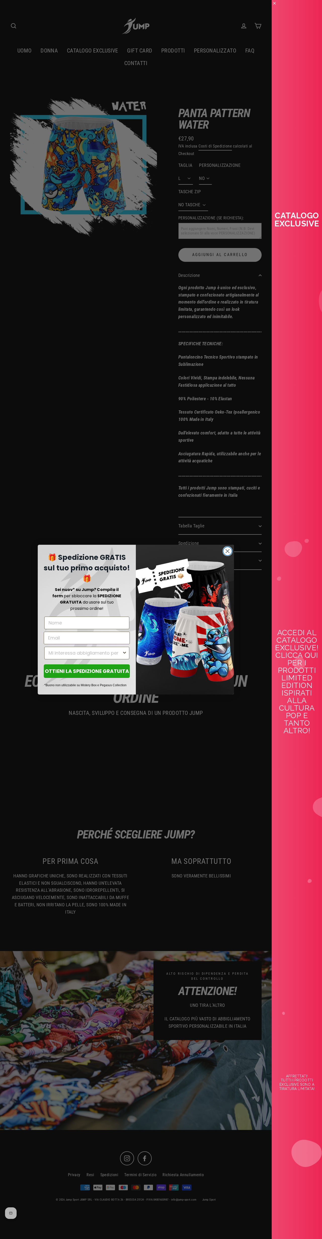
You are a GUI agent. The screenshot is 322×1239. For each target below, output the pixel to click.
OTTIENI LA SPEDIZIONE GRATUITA (87, 671)
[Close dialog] (227, 551)
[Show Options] (124, 653)
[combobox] (85, 653)
